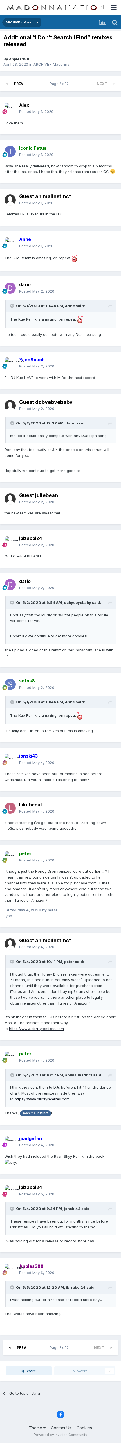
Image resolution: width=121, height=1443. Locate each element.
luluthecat (30, 805)
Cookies (84, 1427)
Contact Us (61, 1427)
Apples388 (19, 59)
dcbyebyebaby (77, 602)
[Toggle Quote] (12, 305)
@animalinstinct (35, 1113)
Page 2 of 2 (60, 84)
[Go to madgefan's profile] (10, 1141)
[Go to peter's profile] (10, 857)
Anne (70, 305)
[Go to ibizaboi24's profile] (10, 541)
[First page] (7, 84)
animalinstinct (78, 1075)
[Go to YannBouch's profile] (10, 363)
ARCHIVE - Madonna (51, 64)
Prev (18, 84)
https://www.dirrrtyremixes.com (36, 1028)
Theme (36, 1427)
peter (69, 961)
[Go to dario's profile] (10, 288)
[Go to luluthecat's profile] (10, 808)
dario (25, 284)
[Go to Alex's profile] (10, 108)
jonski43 (72, 1208)
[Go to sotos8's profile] (10, 684)
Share (30, 1371)
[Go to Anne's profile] (10, 242)
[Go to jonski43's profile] (10, 759)
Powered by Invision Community (60, 1435)
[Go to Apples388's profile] (10, 1269)
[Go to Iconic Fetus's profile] (10, 151)
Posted (36, 111)
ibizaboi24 (76, 1287)
